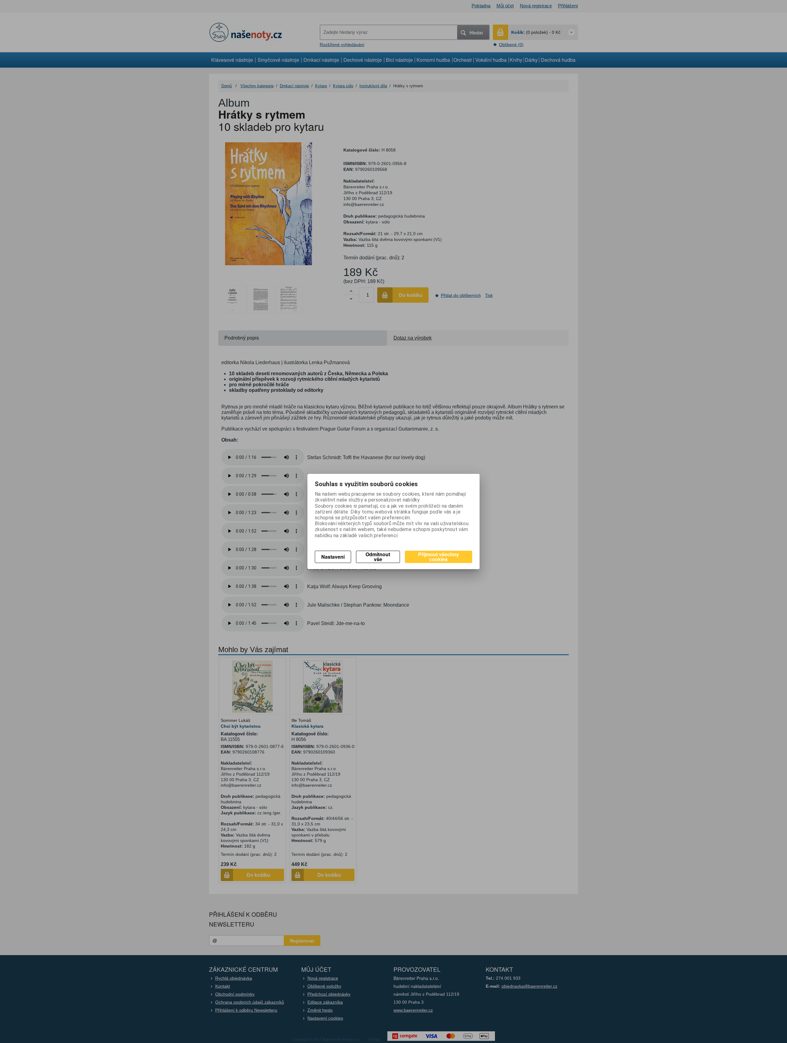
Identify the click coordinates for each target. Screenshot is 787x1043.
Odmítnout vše (378, 557)
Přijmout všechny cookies (438, 557)
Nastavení (333, 556)
